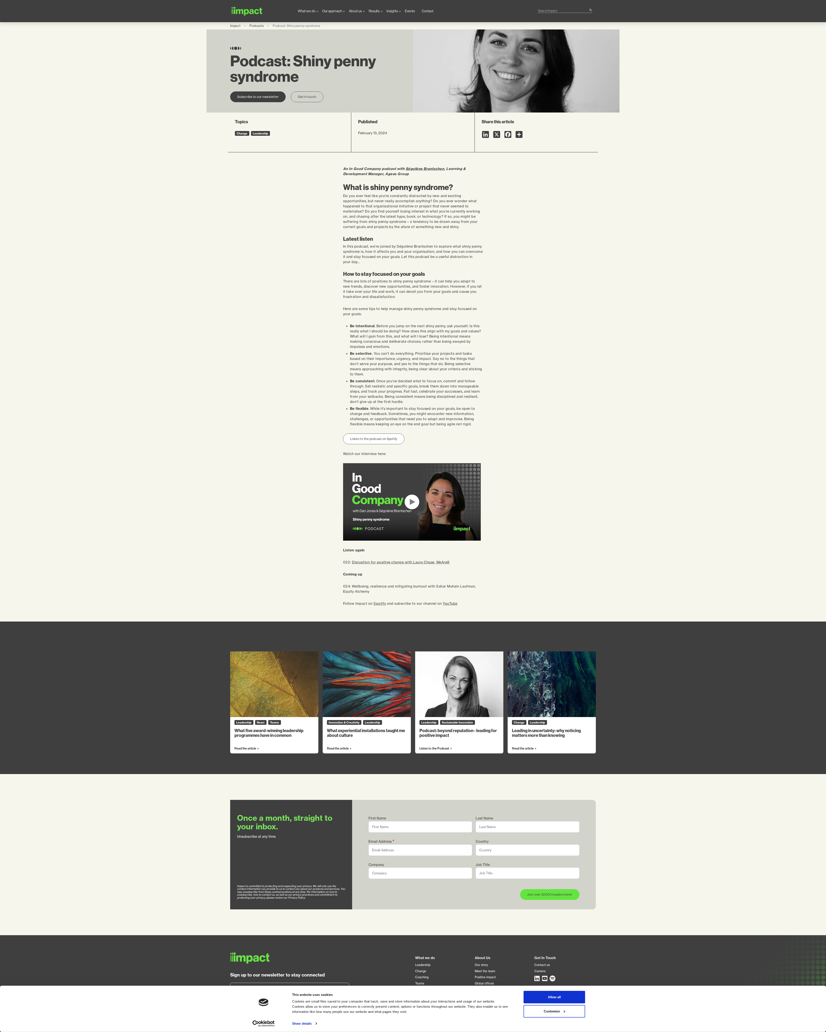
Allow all (554, 997)
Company (376, 865)
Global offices (484, 983)
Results (374, 11)
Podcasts (257, 26)
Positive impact (485, 977)
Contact (427, 11)
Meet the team (485, 971)
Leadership (422, 965)
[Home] (260, 11)
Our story (481, 965)
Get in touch (307, 97)
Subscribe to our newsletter (258, 97)
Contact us (542, 965)
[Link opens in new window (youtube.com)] (545, 978)
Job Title (483, 865)
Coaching (421, 977)
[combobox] (563, 11)
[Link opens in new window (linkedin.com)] (537, 978)
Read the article (245, 748)
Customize (552, 1011)
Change (420, 971)
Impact (235, 26)
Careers (540, 971)
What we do (306, 11)
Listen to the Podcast (434, 748)
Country (482, 841)
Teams (419, 983)
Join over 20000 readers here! (549, 894)
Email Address (380, 841)
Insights (392, 11)
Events (410, 11)
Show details (302, 1023)
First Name (377, 818)
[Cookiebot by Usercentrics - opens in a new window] (263, 1023)
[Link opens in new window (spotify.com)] (553, 978)
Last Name (484, 818)
